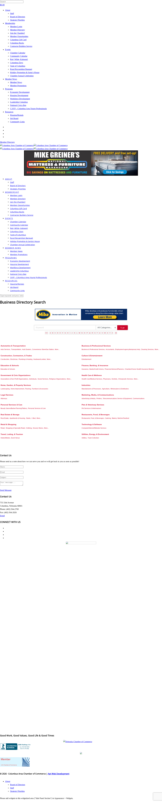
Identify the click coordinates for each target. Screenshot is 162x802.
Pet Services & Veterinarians (91, 408)
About (7, 10)
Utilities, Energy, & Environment (95, 434)
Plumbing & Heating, (26, 359)
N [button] (82, 333)
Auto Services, (6, 349)
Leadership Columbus (19, 102)
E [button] (60, 333)
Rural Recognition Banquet (21, 69)
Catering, (108, 418)
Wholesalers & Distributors (119, 389)
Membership (10, 23)
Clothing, (29, 428)
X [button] (107, 333)
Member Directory (17, 30)
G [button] (65, 333)
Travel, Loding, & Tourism (12, 434)
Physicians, (107, 379)
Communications (138, 398)
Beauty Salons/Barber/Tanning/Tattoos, (14, 408)
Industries (86, 385)
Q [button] (89, 333)
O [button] (84, 333)
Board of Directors (17, 17)
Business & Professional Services (96, 346)
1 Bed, (34, 418)
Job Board (14, 118)
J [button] (72, 333)
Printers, (99, 398)
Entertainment (86, 359)
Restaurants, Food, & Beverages (96, 415)
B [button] (52, 333)
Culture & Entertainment (92, 356)
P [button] (87, 333)
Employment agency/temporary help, (127, 349)
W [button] (105, 333)
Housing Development (19, 95)
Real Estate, (5, 418)
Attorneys (4, 398)
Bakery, (114, 418)
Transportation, (16, 349)
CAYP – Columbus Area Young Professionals (28, 109)
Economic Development (19, 92)
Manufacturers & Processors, (91, 389)
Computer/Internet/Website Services (94, 428)
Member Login (16, 26)
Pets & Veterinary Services (93, 405)
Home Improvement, (18, 389)
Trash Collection (93, 438)
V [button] (102, 333)
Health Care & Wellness (92, 375)
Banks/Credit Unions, (96, 369)
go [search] (124, 328)
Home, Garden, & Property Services (16, 385)
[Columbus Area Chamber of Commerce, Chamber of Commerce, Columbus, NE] (16, 746)
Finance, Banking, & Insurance (95, 365)
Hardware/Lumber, (39, 359)
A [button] (50, 333)
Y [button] (109, 333)
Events (8, 49)
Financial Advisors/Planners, (114, 369)
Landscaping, (5, 389)
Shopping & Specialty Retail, (15, 428)
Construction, (5, 359)
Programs (9, 89)
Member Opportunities (19, 36)
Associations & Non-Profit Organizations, (14, 379)
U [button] (99, 333)
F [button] (62, 333)
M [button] (79, 333)
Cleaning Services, (147, 349)
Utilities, (84, 438)
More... (57, 349)
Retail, (3, 428)
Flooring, (28, 389)
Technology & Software (92, 424)
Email (2, 516)
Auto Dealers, (27, 349)
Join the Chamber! (17, 33)
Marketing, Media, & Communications (98, 395)
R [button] (92, 333)
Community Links (17, 122)
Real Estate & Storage (10, 415)
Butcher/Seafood (123, 418)
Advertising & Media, (89, 398)
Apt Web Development (58, 773)
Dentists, (115, 379)
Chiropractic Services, (125, 379)
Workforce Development (20, 99)
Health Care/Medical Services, (92, 379)
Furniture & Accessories (40, 389)
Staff (12, 13)
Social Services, (43, 379)
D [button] (57, 333)
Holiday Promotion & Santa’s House (24, 72)
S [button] (94, 333)
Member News (11, 79)
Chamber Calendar (17, 53)
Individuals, (33, 379)
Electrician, (14, 359)
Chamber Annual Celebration (22, 76)
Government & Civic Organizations (16, 375)
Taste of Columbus (17, 66)
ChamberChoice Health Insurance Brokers (139, 369)
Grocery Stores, (38, 428)
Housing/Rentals (16, 115)
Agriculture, (106, 389)
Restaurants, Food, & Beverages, (93, 418)
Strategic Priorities (17, 20)
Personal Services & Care (11, 405)
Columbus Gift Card (18, 40)
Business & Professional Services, (93, 349)
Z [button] (112, 333)
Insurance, (85, 369)
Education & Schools (10, 365)
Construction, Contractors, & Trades (16, 356)
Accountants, (110, 349)
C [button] (55, 333)
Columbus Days (16, 63)
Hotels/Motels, (5, 438)
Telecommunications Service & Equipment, (117, 398)
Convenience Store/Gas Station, (43, 349)
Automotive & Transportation (13, 346)
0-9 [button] (46, 333)
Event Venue (15, 438)
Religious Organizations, (57, 379)
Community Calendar (18, 56)
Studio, (28, 418)
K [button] (74, 333)
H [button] (67, 333)
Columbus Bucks (17, 43)
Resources (9, 112)
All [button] (116, 333)
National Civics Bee (18, 105)
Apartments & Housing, (17, 418)
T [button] (97, 333)
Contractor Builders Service (21, 46)
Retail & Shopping (8, 424)
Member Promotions (18, 86)
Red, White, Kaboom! (19, 59)
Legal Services (7, 395)
